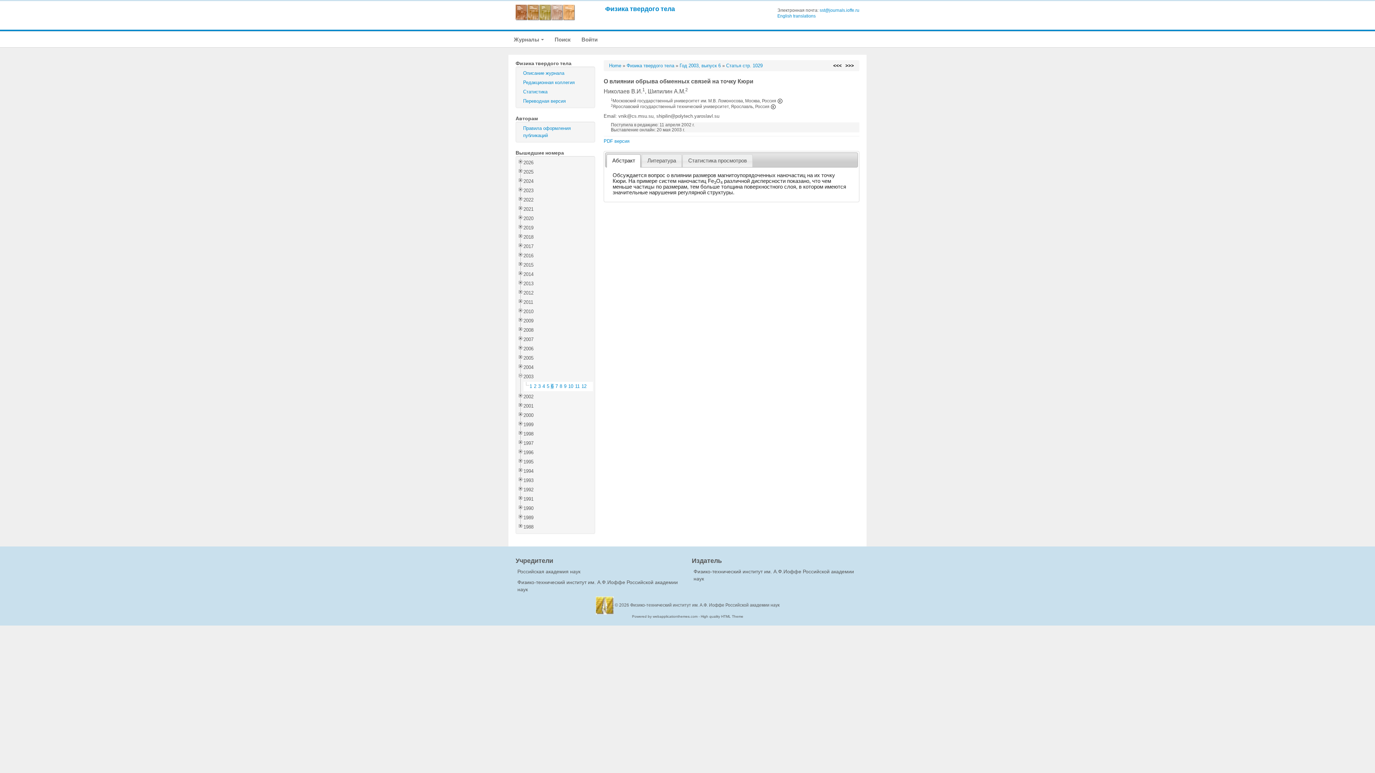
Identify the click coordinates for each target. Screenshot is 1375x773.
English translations (796, 16)
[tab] (624, 160)
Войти (590, 39)
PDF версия (616, 141)
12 (584, 386)
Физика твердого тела (640, 9)
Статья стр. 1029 (744, 65)
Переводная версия (544, 101)
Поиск (563, 39)
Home (615, 65)
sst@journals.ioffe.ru (839, 10)
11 (577, 386)
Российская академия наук (548, 571)
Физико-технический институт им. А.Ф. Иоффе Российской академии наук (705, 605)
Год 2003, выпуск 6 (700, 65)
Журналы (527, 39)
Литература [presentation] (661, 161)
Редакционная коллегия (549, 82)
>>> (849, 65)
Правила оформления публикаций (547, 132)
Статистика (535, 91)
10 (570, 386)
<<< (837, 65)
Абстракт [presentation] (623, 161)
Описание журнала (543, 73)
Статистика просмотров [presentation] (717, 161)
